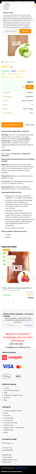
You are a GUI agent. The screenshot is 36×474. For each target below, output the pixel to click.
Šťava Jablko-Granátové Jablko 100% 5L (17, 288)
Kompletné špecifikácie (12, 125)
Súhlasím (25, 31)
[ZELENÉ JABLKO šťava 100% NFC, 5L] (18, 41)
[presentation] (2, 278)
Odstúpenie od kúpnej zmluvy (11, 471)
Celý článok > (29, 325)
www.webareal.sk (22, 468)
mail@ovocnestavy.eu (9, 460)
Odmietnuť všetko (11, 31)
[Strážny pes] (18, 62)
